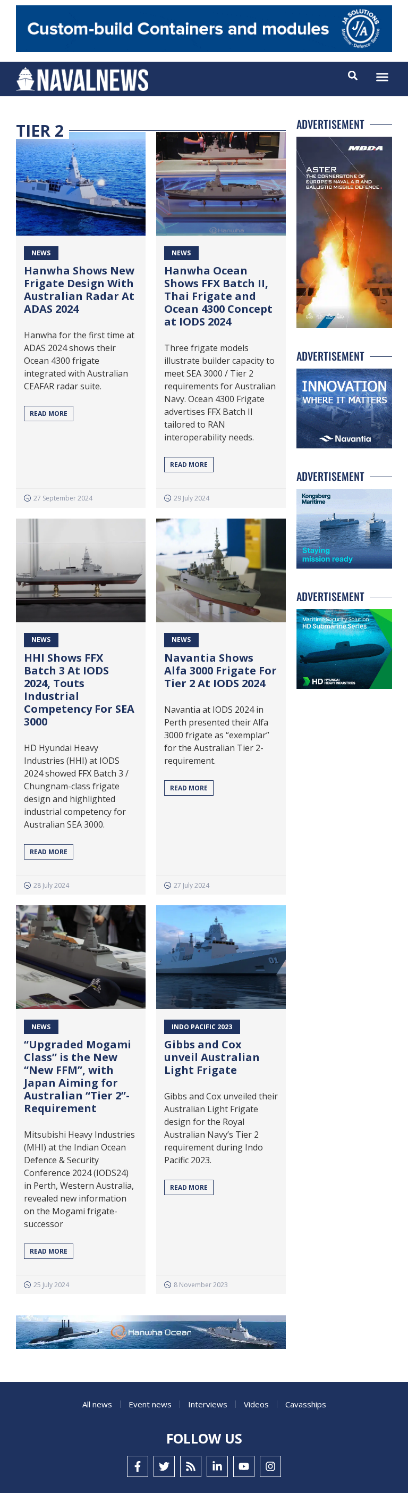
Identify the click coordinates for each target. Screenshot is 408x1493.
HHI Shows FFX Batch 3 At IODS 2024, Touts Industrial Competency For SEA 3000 (79, 689)
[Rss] (190, 1466)
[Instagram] (270, 1466)
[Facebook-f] (137, 1466)
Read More (48, 413)
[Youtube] (243, 1466)
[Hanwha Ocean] (151, 1334)
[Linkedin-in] (217, 1466)
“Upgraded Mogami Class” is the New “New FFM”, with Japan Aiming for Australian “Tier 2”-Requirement (77, 1076)
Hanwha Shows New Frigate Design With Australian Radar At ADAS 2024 (79, 289)
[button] (382, 77)
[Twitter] (164, 1466)
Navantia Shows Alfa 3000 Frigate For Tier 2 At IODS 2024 (220, 670)
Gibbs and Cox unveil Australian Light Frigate (212, 1057)
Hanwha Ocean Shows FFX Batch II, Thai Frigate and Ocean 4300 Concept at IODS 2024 (218, 296)
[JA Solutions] (204, 49)
